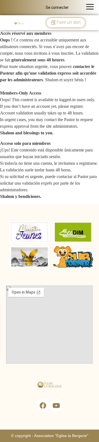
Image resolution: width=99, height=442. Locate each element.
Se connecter (57, 7)
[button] (65, 22)
